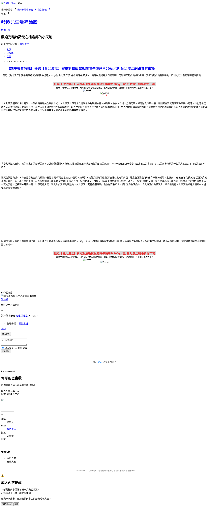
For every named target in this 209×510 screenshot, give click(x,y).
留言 (25, 315)
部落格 (10, 53)
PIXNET (83, 470)
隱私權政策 (120, 470)
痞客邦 (19, 315)
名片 (9, 56)
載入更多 (6, 334)
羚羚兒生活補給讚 (19, 22)
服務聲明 (131, 470)
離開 (16, 504)
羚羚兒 (4, 299)
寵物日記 (23, 323)
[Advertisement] (104, 136)
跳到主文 (5, 30)
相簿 (9, 49)
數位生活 (24, 44)
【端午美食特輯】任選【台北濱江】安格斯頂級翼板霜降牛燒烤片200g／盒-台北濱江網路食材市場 (81, 68)
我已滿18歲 (7, 504)
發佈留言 (6, 351)
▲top (3, 328)
